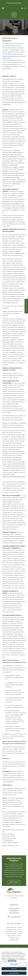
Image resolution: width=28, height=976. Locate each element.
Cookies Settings (14, 964)
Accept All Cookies (14, 973)
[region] (14, 962)
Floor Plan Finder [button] (26, 307)
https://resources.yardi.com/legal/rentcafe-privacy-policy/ (14, 57)
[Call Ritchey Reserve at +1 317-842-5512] (25, 8)
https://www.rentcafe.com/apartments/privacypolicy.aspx (13, 103)
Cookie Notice (12, 961)
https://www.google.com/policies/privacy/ (14, 476)
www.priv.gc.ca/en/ (12, 842)
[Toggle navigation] (3, 8)
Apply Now (15, 882)
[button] (14, 3)
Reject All (14, 968)
